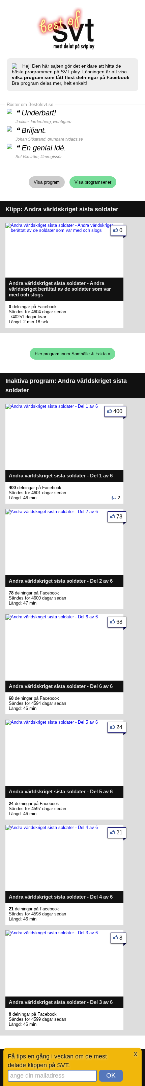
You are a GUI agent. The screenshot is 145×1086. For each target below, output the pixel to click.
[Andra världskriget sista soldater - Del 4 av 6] (51, 827)
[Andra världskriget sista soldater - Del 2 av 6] (51, 511)
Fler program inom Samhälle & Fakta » (72, 353)
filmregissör (51, 156)
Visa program (47, 182)
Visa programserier (93, 182)
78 (119, 516)
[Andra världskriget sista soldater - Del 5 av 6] (51, 722)
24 (119, 727)
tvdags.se (74, 139)
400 (117, 411)
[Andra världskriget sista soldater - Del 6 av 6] (51, 616)
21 (119, 832)
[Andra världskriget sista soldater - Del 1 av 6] (51, 406)
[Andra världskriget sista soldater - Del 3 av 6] (51, 932)
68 (119, 622)
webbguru (62, 121)
